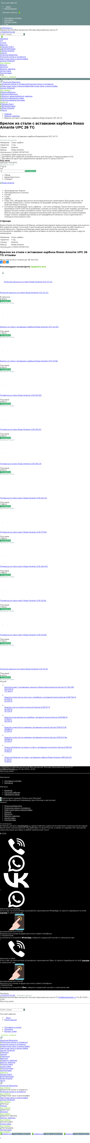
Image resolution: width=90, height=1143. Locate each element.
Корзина (8, 790)
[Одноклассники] (4, 262)
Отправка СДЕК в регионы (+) (16, 155)
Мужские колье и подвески (17, 808)
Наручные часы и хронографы (18, 810)
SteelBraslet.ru (24, 826)
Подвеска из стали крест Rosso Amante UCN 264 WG (24, 566)
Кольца (7, 812)
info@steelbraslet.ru (9, 769)
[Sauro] (3, 53)
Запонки (8, 814)
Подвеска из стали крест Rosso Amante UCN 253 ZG (23, 498)
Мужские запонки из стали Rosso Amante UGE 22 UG (24, 293)
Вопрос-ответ (10, 22)
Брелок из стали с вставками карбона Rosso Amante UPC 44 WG (29, 327)
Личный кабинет (12, 793)
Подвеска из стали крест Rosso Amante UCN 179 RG (23, 532)
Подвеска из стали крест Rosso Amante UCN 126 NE (23, 635)
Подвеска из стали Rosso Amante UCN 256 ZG (20, 429)
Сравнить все (39, 266)
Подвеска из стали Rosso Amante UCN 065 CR (20, 464)
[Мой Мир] (7, 262)
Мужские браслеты (13, 806)
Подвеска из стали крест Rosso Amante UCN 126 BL (23, 601)
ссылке (3, 913)
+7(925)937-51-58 (7, 32)
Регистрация (10, 9)
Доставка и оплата (12, 18)
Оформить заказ (12, 794)
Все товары (5, 63)
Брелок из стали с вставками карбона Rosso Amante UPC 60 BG (29, 361)
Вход (8, 7)
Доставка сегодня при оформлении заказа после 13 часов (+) (32, 159)
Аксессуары (9, 818)
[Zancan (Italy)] (7, 47)
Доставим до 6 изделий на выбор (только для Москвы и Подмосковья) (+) (37, 157)
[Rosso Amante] (7, 51)
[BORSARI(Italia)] (7, 49)
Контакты (8, 20)
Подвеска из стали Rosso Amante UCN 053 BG (21, 395)
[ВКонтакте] (1, 262)
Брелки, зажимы (12, 816)
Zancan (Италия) (7, 61)
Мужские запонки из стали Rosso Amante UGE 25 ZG (24, 669)
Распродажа (10, 820)
